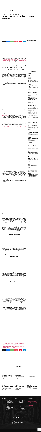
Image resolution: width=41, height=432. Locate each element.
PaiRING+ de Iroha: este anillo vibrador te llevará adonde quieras (32, 75)
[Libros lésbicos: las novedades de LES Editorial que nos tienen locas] (16, 409)
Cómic (5, 14)
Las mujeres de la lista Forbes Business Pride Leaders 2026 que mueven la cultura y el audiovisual (33, 99)
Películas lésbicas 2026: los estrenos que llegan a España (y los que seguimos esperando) (33, 92)
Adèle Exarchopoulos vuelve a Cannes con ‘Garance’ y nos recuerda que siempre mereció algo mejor (33, 146)
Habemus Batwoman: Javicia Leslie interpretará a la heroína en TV (7, 375)
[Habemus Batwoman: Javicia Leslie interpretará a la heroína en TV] (8, 370)
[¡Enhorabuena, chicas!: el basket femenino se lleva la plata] (3, 412)
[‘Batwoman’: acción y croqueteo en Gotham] (8, 382)
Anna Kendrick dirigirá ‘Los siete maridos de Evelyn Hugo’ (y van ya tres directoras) (33, 123)
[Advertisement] (20, 31)
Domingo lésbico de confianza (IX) (33, 169)
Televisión (3, 385)
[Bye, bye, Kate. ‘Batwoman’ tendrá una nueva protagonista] (20, 370)
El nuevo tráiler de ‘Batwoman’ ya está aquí (20, 386)
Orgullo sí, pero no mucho (32, 80)
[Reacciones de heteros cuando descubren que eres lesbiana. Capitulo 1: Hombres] (3, 401)
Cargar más (20, 391)
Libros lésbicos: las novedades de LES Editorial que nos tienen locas (33, 86)
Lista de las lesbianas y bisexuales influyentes (31, 97)
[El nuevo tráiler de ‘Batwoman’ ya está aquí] (20, 382)
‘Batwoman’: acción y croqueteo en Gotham (7, 386)
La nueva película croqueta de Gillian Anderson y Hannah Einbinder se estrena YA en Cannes (33, 158)
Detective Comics (5, 115)
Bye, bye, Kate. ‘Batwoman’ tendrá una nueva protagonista (20, 375)
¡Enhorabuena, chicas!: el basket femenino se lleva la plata (9, 412)
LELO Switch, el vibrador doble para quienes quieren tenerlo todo (33, 139)
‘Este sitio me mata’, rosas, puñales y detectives (32, 105)
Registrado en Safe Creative (33, 407)
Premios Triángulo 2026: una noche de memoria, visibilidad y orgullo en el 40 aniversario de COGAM (33, 132)
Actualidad (29, 73)
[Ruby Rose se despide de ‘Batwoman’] (33, 370)
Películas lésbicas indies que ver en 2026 (33, 164)
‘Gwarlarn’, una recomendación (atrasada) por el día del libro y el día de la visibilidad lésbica (33, 175)
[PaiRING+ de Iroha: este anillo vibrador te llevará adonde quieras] (16, 401)
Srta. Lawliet (13, 22)
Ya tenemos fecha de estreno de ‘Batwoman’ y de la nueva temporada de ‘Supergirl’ (33, 387)
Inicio (3, 14)
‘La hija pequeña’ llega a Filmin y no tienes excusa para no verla (33, 152)
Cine (28, 151)
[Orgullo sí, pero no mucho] (16, 406)
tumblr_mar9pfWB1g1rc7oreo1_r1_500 (6, 127)
